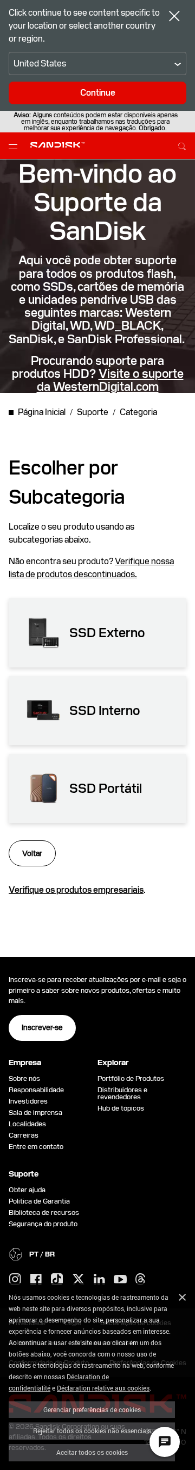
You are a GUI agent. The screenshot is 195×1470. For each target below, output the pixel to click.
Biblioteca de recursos (44, 1212)
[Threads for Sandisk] (140, 1279)
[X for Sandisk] (78, 1280)
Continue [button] (97, 92)
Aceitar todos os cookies (92, 1452)
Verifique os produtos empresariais (76, 890)
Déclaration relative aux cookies (103, 1388)
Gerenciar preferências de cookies (92, 1409)
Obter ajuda (27, 1189)
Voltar (32, 853)
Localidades (27, 1123)
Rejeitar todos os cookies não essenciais (92, 1430)
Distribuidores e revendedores (122, 1093)
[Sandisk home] (57, 144)
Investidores (28, 1101)
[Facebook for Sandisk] (36, 1280)
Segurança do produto (43, 1223)
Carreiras (23, 1135)
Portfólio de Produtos (131, 1078)
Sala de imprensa (35, 1112)
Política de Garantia (39, 1201)
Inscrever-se (42, 1027)
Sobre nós (24, 1078)
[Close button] (174, 17)
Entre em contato (36, 1146)
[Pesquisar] (182, 145)
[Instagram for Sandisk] (15, 1280)
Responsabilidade (36, 1089)
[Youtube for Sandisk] (120, 1280)
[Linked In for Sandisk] (99, 1280)
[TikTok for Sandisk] (56, 1280)
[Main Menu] (15, 145)
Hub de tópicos (121, 1108)
